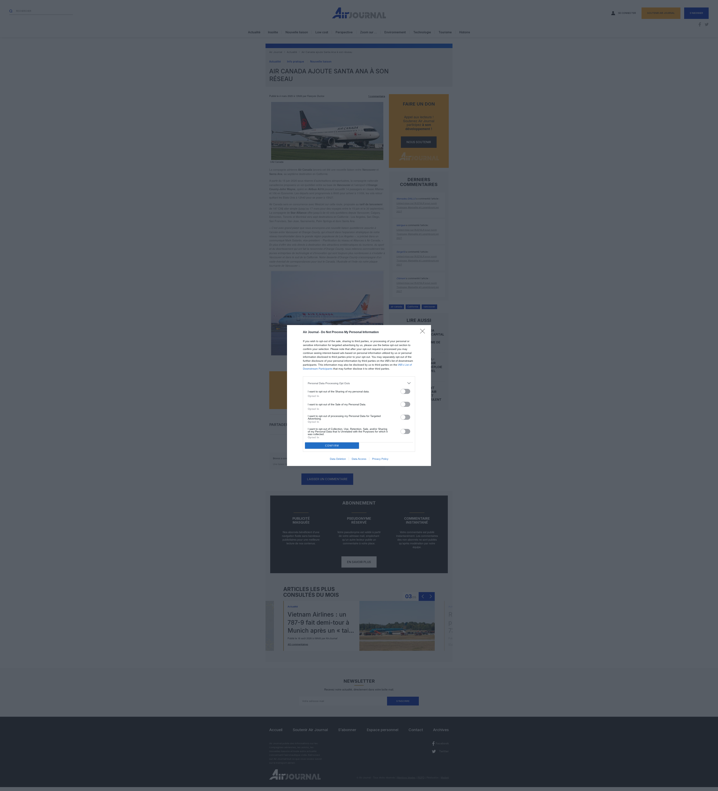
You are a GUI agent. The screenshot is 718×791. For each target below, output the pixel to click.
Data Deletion (338, 458)
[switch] (405, 391)
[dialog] (359, 395)
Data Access (359, 458)
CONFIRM (332, 445)
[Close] (423, 332)
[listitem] (359, 383)
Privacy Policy (380, 458)
